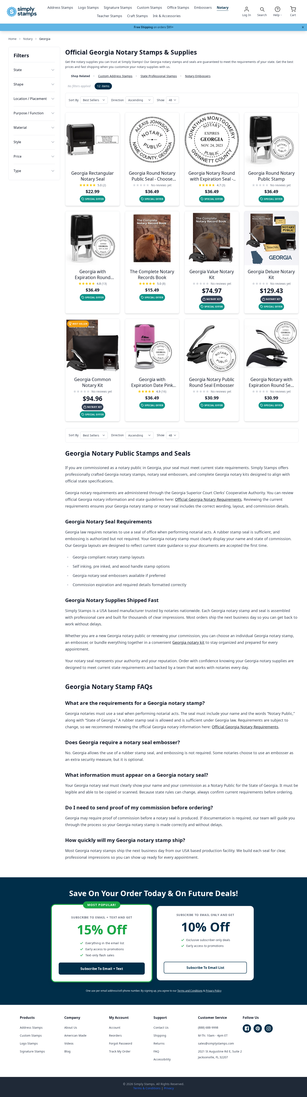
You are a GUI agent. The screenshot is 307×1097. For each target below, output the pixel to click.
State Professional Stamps (159, 76)
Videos (69, 1043)
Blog (67, 1051)
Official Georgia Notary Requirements (208, 499)
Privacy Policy (213, 990)
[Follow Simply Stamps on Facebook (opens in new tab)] (247, 1028)
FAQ (156, 1051)
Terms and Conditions (190, 990)
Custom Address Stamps (115, 76)
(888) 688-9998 (208, 1027)
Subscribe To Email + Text (101, 968)
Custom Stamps (149, 7)
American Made (75, 1035)
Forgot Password (120, 1043)
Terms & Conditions (147, 1088)
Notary (222, 7)
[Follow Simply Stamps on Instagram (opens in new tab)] (268, 1028)
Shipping (160, 1035)
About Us (70, 1027)
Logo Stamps (88, 7)
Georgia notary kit (188, 642)
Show (160, 100)
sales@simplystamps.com (216, 1043)
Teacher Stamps (109, 16)
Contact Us (161, 1027)
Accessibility (162, 1059)
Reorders (115, 1035)
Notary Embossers (198, 76)
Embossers (203, 7)
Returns (159, 1043)
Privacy (169, 1088)
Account (114, 1027)
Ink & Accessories (167, 16)
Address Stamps (60, 7)
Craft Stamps (137, 16)
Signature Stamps (118, 7)
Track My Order (120, 1051)
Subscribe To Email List (205, 967)
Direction (117, 100)
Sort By (74, 100)
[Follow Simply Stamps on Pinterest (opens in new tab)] (258, 1028)
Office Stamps (178, 7)
